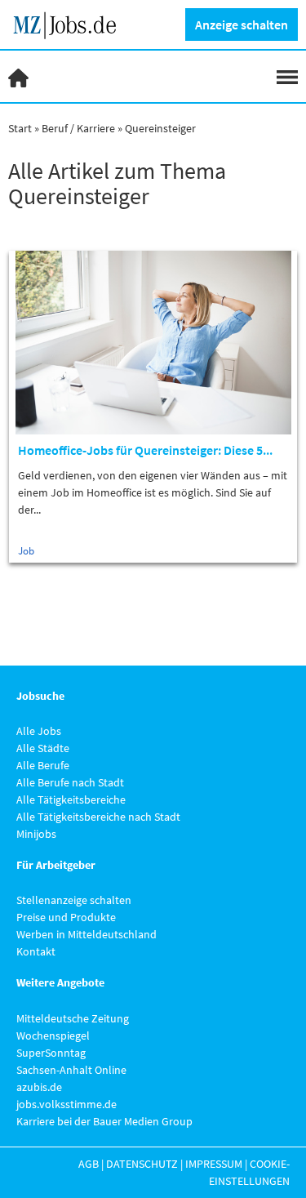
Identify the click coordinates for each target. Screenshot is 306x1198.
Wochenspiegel (53, 1035)
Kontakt (35, 951)
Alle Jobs (38, 731)
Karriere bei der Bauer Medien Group (104, 1121)
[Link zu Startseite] (70, 23)
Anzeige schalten (241, 24)
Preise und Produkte (66, 917)
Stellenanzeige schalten (73, 900)
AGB (88, 1163)
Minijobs (36, 833)
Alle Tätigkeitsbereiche (71, 799)
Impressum (213, 1163)
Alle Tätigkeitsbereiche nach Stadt (98, 816)
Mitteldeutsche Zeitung (72, 1018)
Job (26, 551)
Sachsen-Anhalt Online (71, 1069)
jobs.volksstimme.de (66, 1104)
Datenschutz (142, 1163)
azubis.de (39, 1087)
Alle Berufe (42, 765)
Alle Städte (42, 748)
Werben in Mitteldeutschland (86, 934)
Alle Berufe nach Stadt (70, 782)
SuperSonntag (51, 1052)
